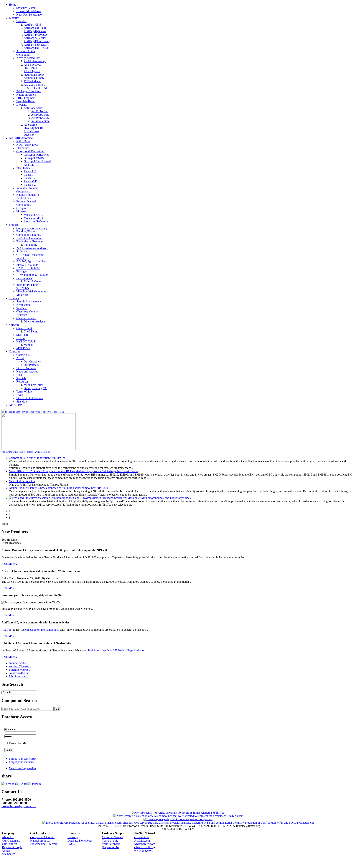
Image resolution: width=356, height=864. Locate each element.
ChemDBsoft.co (143, 847)
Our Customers (11, 840)
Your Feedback (111, 843)
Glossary (72, 837)
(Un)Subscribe (110, 847)
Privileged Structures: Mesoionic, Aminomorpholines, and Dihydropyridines (146, 497)
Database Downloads (80, 840)
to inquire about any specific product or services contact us (34, 411)
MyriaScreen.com (144, 843)
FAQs (71, 843)
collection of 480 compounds (42, 629)
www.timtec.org (143, 850)
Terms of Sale (110, 840)
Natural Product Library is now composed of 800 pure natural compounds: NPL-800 (58, 487)
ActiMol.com (142, 840)
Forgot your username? (22, 762)
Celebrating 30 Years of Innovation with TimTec (37, 457)
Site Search (8, 853)
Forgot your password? (22, 758)
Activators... (141, 650)
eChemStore (141, 837)
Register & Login (12, 847)
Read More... (9, 563)
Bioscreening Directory (43, 843)
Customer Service (112, 837)
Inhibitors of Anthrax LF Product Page (110, 650)
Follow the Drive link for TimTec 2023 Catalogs (25, 451)
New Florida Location (22, 481)
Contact (6, 850)
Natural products (40, 840)
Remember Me (17, 743)
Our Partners (9, 843)
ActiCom (6, 629)
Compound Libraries (42, 837)
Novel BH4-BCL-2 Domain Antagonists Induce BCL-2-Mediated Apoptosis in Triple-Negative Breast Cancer (73, 471)
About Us (8, 837)
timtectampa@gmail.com (18, 806)
